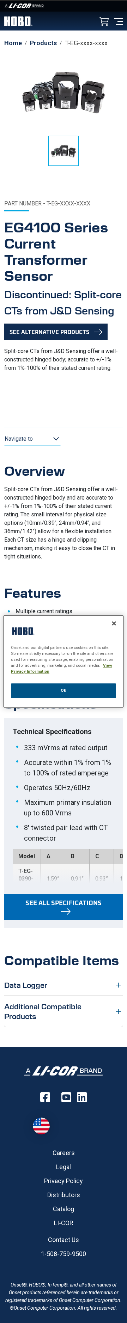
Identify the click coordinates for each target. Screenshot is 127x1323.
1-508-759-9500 (63, 1253)
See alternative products (49, 331)
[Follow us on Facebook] (45, 1097)
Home (13, 43)
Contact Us (63, 1239)
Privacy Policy (63, 1181)
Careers (64, 1152)
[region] (63, 661)
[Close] (114, 623)
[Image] (63, 6)
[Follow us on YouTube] (66, 1097)
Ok (63, 690)
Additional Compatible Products (42, 1011)
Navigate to (19, 438)
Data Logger (25, 985)
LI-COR (63, 1223)
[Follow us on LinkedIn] (82, 1097)
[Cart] (104, 22)
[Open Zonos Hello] (45, 1122)
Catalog (63, 1209)
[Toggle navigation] (118, 21)
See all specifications (63, 903)
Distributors (63, 1195)
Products (43, 43)
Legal (63, 1167)
